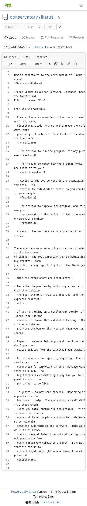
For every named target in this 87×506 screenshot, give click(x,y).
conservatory (24, 17)
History (38, 63)
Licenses (48, 502)
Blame (23, 63)
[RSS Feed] (58, 17)
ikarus (47, 17)
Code (12, 37)
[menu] (32, 502)
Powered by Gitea (23, 491)
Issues (30, 37)
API (59, 502)
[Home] (8, 5)
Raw (10, 63)
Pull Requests (54, 37)
